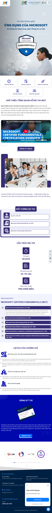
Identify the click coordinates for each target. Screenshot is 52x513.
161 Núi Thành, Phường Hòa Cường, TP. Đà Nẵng (13, 485)
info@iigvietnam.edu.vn (7, 492)
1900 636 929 (7, 503)
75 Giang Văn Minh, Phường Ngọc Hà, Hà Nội (12, 478)
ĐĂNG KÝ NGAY (26, 148)
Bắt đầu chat (37, 499)
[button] (2, 73)
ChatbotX (40, 504)
